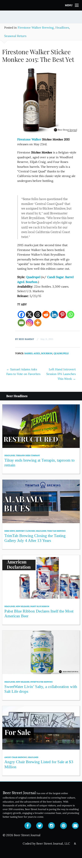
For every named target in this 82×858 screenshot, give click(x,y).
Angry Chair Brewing (15, 757)
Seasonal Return (15, 36)
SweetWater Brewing (41, 682)
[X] (29, 314)
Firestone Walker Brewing (36, 27)
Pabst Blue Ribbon (39, 606)
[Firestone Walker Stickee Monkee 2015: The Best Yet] (41, 101)
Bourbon (31, 282)
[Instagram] (29, 322)
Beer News (9, 531)
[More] (37, 322)
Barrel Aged (32, 353)
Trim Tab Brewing (56, 531)
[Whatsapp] (70, 314)
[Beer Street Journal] (41, 5)
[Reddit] (46, 314)
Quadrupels (61, 353)
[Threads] (37, 314)
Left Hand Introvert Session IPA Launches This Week (61, 374)
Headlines (62, 27)
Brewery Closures (25, 531)
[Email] (21, 322)
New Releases (22, 606)
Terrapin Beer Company (28, 455)
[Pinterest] (62, 314)
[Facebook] (21, 314)
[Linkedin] (54, 314)
